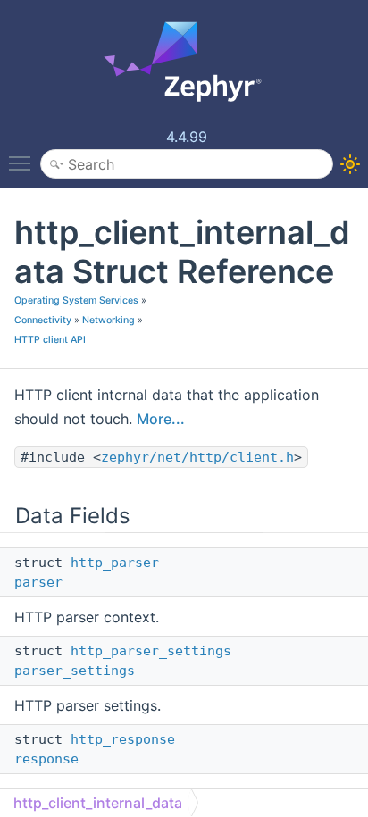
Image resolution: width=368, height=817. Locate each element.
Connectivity (42, 320)
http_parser (115, 562)
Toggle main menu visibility (23, 162)
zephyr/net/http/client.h (197, 457)
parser (38, 582)
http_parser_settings (151, 651)
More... (161, 419)
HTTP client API (50, 340)
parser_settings (74, 671)
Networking (108, 320)
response (46, 759)
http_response (123, 739)
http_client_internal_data (97, 803)
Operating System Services (76, 300)
